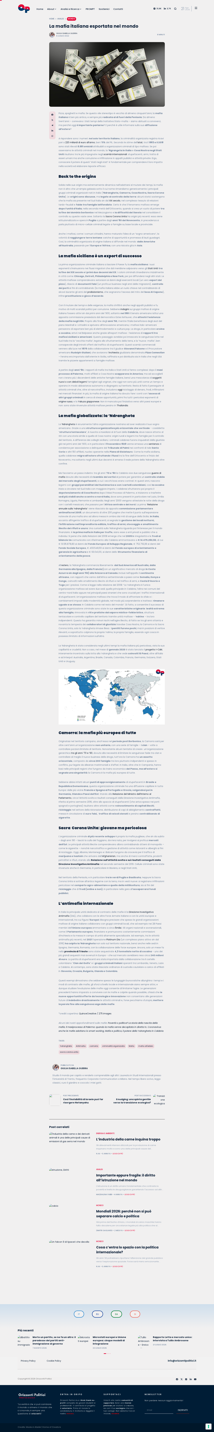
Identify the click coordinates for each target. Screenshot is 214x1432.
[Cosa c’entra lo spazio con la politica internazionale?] (71, 1256)
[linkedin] (191, 1379)
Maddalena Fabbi (104, 1194)
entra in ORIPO (71, 1394)
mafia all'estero (145, 1046)
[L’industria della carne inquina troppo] (71, 1148)
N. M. (98, 1153)
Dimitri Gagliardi (104, 1230)
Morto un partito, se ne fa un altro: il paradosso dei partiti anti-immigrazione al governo (54, 1340)
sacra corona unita (69, 1052)
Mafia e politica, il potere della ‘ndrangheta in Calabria (134, 1030)
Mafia (131, 1046)
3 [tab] (108, 1353)
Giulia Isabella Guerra (66, 33)
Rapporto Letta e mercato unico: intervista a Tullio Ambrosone (172, 1339)
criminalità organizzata (113, 1046)
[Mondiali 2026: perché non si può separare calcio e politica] (71, 1220)
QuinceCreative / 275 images (95, 1013)
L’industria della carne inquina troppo (128, 1139)
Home (51, 19)
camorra (94, 1046)
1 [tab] (105, 1353)
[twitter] (181, 1379)
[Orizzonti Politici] (24, 8)
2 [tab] (107, 1353)
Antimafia (81, 1046)
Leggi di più (118, 1153)
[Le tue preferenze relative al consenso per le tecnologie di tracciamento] (208, 1426)
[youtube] (195, 1379)
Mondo (71, 19)
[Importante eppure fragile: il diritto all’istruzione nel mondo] (71, 1184)
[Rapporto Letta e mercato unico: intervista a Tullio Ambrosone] (144, 1342)
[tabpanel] (47, 1342)
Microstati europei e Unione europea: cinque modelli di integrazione (109, 1340)
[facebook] (177, 1379)
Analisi (60, 19)
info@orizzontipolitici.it (182, 1360)
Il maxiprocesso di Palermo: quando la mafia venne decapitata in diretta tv (106, 1027)
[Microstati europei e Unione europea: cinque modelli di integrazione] (84, 1342)
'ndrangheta (66, 1046)
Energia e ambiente (105, 1133)
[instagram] (186, 1379)
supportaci (112, 1394)
